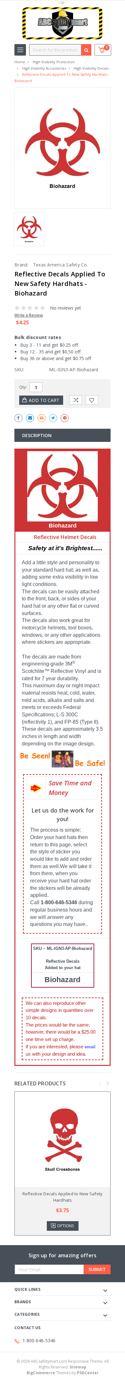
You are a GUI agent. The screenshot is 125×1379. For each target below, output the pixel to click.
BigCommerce (41, 1372)
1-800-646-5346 (38, 1340)
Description (37, 435)
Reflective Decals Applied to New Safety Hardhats (62, 1197)
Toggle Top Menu (62, 3)
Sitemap (78, 1367)
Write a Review (28, 315)
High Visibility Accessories (44, 68)
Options (65, 1226)
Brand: (21, 265)
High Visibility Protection (54, 61)
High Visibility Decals (91, 68)
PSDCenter (88, 1372)
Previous (100, 1083)
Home (19, 61)
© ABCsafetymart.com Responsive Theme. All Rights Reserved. (63, 1364)
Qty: (23, 387)
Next (107, 1083)
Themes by (63, 1372)
